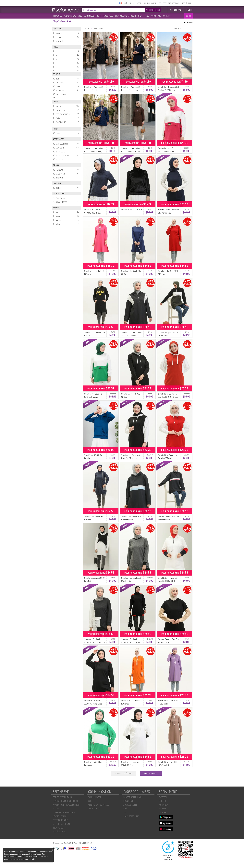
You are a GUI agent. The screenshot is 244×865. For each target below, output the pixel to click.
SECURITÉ (57, 808)
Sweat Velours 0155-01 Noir (131, 209)
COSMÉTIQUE (167, 16)
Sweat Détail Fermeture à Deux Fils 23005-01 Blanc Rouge (167, 581)
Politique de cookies (16, 859)
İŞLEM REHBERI (58, 828)
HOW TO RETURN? (60, 816)
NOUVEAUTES (57, 16)
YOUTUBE (162, 812)
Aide (89, 801)
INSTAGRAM (163, 805)
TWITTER (162, 801)
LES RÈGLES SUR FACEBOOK (64, 812)
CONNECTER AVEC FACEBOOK (168, 3)
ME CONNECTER (135, 3)
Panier (190, 10)
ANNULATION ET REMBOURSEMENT (66, 805)
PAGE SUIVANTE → (151, 773)
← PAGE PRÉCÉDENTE (123, 773)
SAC (125, 812)
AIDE (189, 3)
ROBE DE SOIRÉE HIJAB (132, 797)
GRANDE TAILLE (108, 16)
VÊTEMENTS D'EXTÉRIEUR (92, 16)
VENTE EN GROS (94, 808)
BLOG (183, 3)
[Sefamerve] (65, 10)
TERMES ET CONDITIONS (62, 797)
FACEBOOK (163, 797)
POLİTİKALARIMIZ (59, 831)
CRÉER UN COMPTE (150, 3)
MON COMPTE (175, 10)
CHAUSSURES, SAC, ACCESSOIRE (125, 16)
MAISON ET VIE (156, 16)
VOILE (80, 16)
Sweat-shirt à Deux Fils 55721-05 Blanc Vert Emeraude (93, 397)
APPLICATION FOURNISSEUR (99, 805)
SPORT (140, 16)
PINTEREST (163, 808)
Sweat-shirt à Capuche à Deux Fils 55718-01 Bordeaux (167, 458)
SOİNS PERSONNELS (131, 816)
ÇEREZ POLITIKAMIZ (60, 820)
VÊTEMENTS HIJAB (70, 16)
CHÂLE (126, 808)
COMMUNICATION (94, 797)
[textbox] (112, 10)
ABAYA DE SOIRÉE (130, 805)
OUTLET (188, 16)
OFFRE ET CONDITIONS (61, 824)
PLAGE (147, 16)
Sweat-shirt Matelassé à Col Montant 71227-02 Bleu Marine (131, 90)
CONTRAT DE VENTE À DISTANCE (65, 801)
